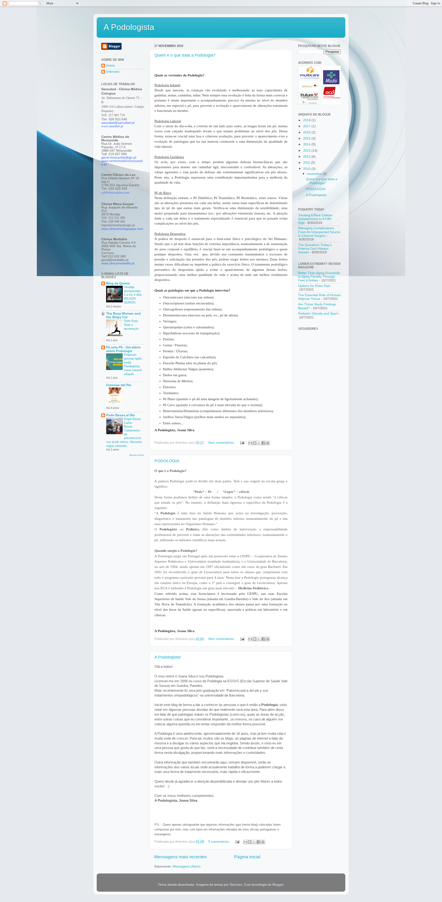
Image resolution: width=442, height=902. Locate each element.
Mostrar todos (136, 455)
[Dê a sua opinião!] (254, 443)
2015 (307, 138)
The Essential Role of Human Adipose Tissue (319, 297)
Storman (236, 884)
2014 (307, 144)
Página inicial (247, 856)
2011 (307, 162)
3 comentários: (219, 841)
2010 (307, 169)
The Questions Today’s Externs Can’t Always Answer (315, 248)
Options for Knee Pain (314, 286)
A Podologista (129, 27)
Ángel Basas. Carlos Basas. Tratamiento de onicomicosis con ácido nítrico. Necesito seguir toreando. (124, 432)
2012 (307, 156)
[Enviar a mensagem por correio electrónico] (241, 442)
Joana (110, 65)
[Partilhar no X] (259, 443)
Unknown (112, 71)
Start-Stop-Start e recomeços (131, 324)
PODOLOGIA (166, 461)
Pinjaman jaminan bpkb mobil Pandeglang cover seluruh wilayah (133, 364)
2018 (307, 120)
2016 (307, 132)
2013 (307, 150)
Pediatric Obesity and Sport (318, 313)
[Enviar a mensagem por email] (250, 443)
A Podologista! (167, 657)
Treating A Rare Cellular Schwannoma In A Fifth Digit (315, 219)
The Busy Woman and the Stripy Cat (123, 315)
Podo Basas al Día (120, 415)
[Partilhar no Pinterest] (267, 443)
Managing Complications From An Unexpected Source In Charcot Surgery (319, 231)
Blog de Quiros (118, 283)
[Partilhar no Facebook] (263, 443)
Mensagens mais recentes (180, 856)
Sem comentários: (222, 442)
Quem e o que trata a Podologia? (184, 55)
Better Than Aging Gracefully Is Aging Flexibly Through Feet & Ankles (319, 276)
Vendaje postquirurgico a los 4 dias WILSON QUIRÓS (133, 294)
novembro (315, 174)
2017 (307, 126)
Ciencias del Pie (118, 385)
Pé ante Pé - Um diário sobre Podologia (123, 349)
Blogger (277, 884)
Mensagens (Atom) (187, 866)
